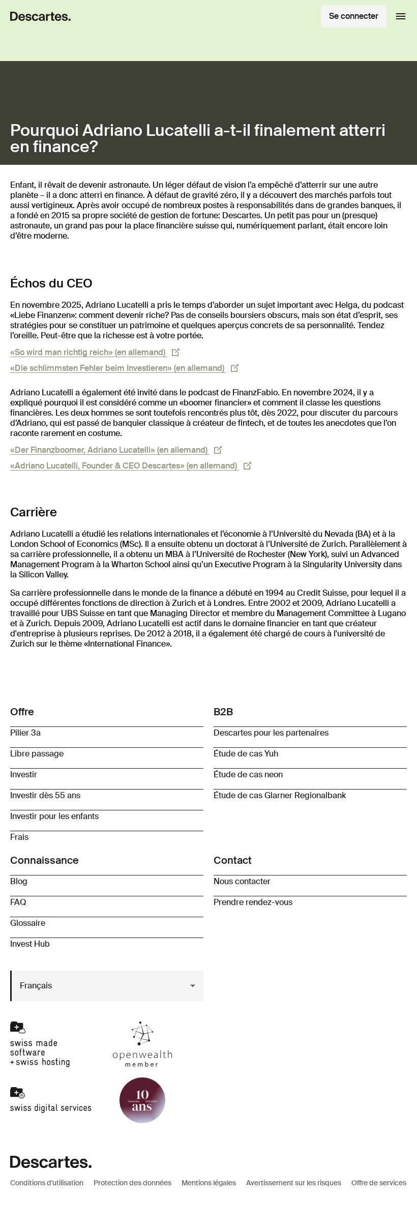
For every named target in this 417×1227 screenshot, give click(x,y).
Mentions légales (209, 1182)
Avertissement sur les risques (293, 1182)
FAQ (18, 902)
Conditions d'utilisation (46, 1182)
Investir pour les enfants (54, 816)
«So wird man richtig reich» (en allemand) (88, 352)
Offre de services (378, 1182)
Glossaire (27, 923)
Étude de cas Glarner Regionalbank (280, 795)
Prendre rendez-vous (253, 902)
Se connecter (353, 16)
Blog (18, 881)
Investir (23, 774)
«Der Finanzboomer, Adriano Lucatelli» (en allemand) (110, 450)
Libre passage (37, 753)
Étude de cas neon (248, 774)
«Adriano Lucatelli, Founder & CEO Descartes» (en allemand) (124, 465)
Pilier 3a (25, 732)
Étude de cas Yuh (246, 753)
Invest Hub (30, 944)
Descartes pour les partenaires (271, 732)
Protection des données (132, 1182)
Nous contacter (242, 881)
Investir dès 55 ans (45, 795)
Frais (19, 837)
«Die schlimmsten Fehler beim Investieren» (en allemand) (118, 368)
